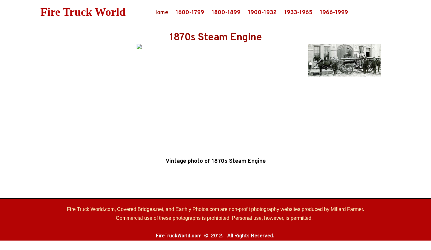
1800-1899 (226, 12)
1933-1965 (298, 12)
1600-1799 (190, 12)
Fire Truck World (83, 12)
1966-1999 (334, 12)
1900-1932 (262, 12)
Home (160, 12)
